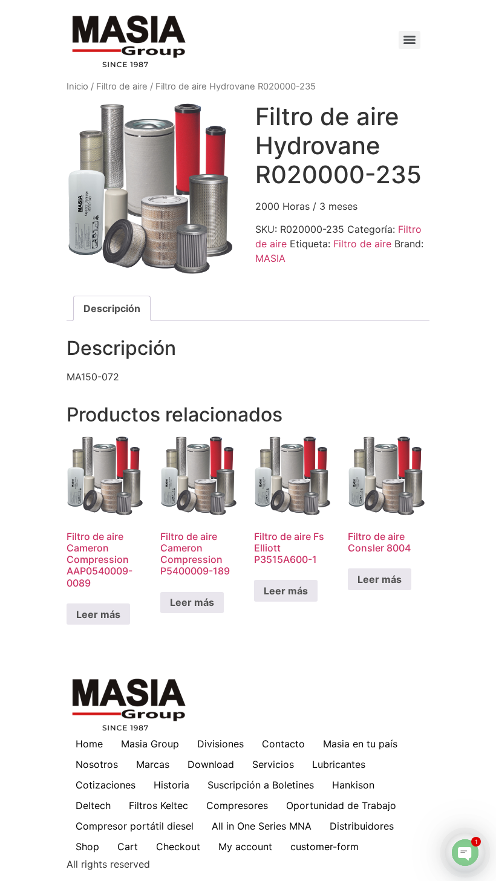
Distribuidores (362, 826)
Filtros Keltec (158, 805)
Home (89, 744)
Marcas (152, 764)
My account (245, 846)
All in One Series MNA (262, 826)
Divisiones (220, 744)
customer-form (324, 846)
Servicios (273, 764)
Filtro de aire (122, 86)
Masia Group (150, 744)
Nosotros (97, 764)
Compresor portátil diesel (135, 826)
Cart (127, 846)
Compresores (237, 805)
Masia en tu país (360, 744)
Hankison (353, 785)
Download (211, 764)
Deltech (93, 805)
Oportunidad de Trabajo (341, 805)
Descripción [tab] (111, 308)
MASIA (270, 258)
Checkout (178, 846)
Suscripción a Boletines (260, 785)
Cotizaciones (105, 785)
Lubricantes (338, 764)
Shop (87, 846)
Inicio (77, 86)
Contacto (283, 744)
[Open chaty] (465, 852)
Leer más (98, 614)
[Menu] (409, 40)
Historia (171, 785)
